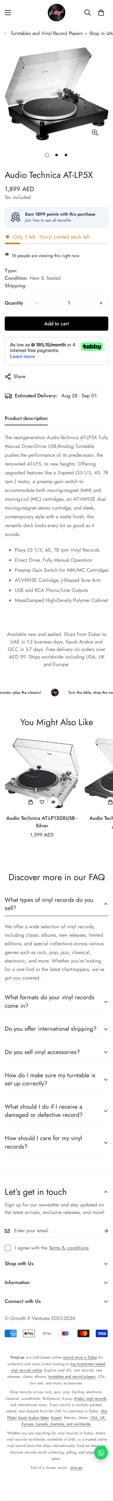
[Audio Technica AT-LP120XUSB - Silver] (42, 773)
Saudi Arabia (28, 1418)
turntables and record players (71, 1376)
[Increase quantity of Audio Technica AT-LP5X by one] (101, 303)
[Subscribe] (101, 1231)
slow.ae (76, 1468)
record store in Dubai (80, 1357)
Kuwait (56, 1418)
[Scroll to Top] (101, 1467)
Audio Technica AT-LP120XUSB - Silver (42, 821)
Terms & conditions (69, 1247)
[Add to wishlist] (42, 802)
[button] (101, 12)
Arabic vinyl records (90, 1398)
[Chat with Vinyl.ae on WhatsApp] (101, 1453)
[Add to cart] (30, 802)
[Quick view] (53, 802)
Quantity (14, 302)
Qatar (44, 1418)
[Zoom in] (95, 132)
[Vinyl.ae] (56, 12)
